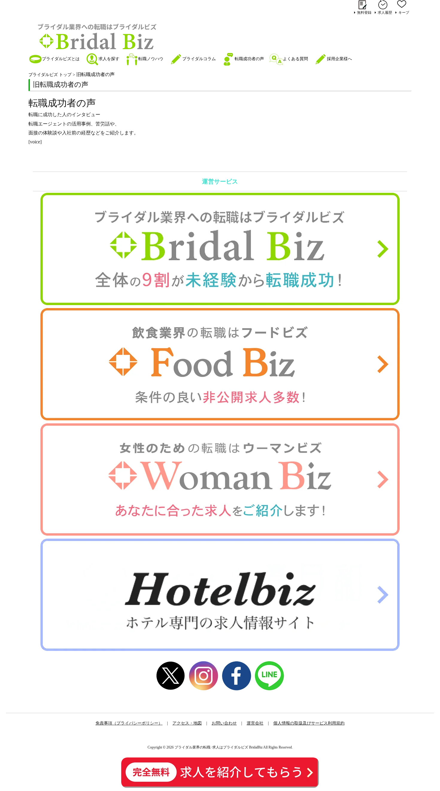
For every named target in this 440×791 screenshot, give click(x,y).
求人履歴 (385, 12)
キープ (403, 12)
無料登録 (364, 12)
